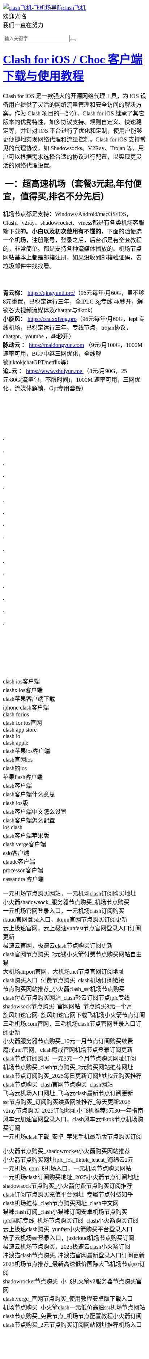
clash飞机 (74, 8)
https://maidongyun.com (56, 345)
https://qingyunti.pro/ (51, 293)
